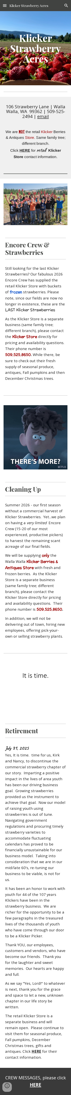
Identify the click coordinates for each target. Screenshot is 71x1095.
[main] (35, 48)
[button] (4, 5)
